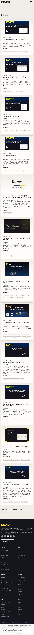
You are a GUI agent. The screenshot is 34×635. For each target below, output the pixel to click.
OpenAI (19, 614)
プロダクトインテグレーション (7, 580)
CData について (21, 577)
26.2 (4, 297)
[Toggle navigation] (30, 2)
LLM (10, 256)
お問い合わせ (6, 541)
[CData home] (7, 2)
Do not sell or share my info (17, 633)
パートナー (3, 586)
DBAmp (19, 557)
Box (12, 422)
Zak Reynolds (7, 200)
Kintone (16, 422)
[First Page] (3, 512)
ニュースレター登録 (5, 611)
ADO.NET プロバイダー (6, 555)
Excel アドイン (4, 564)
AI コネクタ (5, 256)
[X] (5, 536)
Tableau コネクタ (5, 569)
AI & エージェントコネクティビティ (8, 583)
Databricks (20, 604)
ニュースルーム (21, 582)
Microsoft (20, 609)
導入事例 (3, 604)
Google (19, 607)
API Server (3, 560)
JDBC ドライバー (5, 553)
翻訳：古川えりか (14, 200)
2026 (28, 295)
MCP (25, 171)
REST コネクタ (4, 562)
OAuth (18, 297)
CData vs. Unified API (6, 590)
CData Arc (18, 52)
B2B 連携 (13, 256)
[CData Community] (14, 536)
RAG (4, 422)
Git (12, 297)
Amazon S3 (8, 422)
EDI (17, 256)
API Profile (27, 130)
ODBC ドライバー (5, 550)
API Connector (18, 337)
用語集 (2, 614)
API (14, 297)
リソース (3, 609)
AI (27, 171)
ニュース (4, 213)
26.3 (22, 52)
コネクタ (3, 577)
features (29, 337)
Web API (24, 337)
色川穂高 (6, 242)
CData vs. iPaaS (4, 588)
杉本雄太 (6, 42)
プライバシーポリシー (14, 622)
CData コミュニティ (5, 602)
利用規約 (2, 622)
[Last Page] (9, 512)
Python (25, 52)
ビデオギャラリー (5, 616)
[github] (11, 536)
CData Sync (20, 550)
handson (28, 459)
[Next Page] (7, 512)
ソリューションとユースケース (8, 52)
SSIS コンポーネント (22, 555)
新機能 (21, 297)
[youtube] (8, 536)
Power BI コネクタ (5, 567)
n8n (18, 611)
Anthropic (20, 602)
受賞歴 (19, 584)
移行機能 (26, 501)
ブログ (2, 607)
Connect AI (20, 553)
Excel (22, 379)
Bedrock (28, 419)
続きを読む (5, 49)
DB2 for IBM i (6, 337)
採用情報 (20, 591)
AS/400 (12, 337)
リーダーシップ (21, 587)
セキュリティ (26, 622)
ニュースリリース (21, 580)
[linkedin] (2, 536)
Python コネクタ (4, 557)
